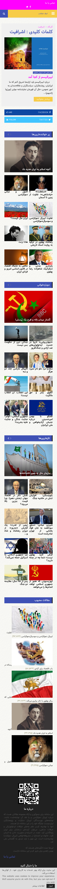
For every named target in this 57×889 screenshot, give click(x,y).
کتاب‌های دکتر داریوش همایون (43, 72)
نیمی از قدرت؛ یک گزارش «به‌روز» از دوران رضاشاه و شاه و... (16, 529)
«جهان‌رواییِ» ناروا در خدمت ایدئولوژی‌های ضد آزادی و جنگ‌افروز (41, 345)
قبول (51, 886)
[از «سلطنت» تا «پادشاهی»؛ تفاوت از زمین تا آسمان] (41, 183)
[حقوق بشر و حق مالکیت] (41, 384)
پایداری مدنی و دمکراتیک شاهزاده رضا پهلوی (41, 269)
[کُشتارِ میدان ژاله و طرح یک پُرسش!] (28, 307)
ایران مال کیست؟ (19, 218)
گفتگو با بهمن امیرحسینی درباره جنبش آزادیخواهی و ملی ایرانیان (41, 420)
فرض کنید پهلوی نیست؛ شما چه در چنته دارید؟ (41, 557)
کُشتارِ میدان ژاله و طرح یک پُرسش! (32, 320)
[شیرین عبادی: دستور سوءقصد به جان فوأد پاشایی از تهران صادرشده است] (41, 516)
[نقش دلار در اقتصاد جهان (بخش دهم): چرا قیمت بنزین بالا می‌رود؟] (16, 487)
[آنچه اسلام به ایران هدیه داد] (28, 156)
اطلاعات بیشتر (38, 886)
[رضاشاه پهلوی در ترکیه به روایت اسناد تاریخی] (41, 233)
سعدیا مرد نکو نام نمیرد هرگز (41, 370)
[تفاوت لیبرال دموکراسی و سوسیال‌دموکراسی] (41, 209)
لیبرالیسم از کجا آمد (40, 77)
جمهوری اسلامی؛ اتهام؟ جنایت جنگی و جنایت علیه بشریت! (16, 419)
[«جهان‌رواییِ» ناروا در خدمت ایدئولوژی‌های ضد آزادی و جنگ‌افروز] (41, 333)
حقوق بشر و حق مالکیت (41, 394)
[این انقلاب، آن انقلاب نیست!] (16, 384)
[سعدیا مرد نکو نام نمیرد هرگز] (41, 360)
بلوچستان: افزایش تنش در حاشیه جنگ (41, 496)
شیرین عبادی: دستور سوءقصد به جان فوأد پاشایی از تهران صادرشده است (41, 529)
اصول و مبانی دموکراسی (16, 193)
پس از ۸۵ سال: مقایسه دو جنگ (16, 582)
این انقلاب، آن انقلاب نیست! (16, 394)
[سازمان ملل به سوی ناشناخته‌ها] (28, 460)
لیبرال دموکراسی (43, 13)
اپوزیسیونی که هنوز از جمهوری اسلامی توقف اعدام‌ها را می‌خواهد (41, 584)
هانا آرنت (23, 242)
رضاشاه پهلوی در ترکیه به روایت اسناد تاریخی (41, 243)
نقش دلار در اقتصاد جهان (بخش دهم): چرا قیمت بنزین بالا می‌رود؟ (16, 499)
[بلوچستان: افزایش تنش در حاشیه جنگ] (41, 487)
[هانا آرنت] (16, 233)
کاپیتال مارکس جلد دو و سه (16, 370)
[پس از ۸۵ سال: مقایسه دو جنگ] (16, 572)
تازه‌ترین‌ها (44, 438)
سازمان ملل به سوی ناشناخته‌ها (34, 473)
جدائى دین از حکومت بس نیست (16, 343)
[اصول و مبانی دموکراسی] (16, 183)
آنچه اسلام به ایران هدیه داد (36, 169)
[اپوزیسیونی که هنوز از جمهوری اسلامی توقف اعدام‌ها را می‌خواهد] (41, 572)
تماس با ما (50, 3)
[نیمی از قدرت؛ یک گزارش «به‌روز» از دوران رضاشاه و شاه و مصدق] (16, 516)
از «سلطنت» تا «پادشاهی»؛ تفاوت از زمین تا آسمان (41, 194)
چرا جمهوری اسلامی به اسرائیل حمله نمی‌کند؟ (16, 556)
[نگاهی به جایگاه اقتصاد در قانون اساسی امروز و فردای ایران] (16, 257)
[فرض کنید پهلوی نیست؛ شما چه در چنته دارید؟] (41, 546)
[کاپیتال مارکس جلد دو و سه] (16, 360)
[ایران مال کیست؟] (16, 209)
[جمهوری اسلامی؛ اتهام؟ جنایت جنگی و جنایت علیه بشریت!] (16, 407)
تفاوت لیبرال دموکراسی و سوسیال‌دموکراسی (41, 219)
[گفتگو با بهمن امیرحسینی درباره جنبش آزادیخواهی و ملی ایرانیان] (41, 407)
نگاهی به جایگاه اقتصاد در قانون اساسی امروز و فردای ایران (16, 269)
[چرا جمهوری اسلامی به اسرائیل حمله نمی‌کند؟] (16, 546)
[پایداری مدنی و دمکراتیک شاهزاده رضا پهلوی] (41, 257)
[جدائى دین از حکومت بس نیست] (16, 333)
